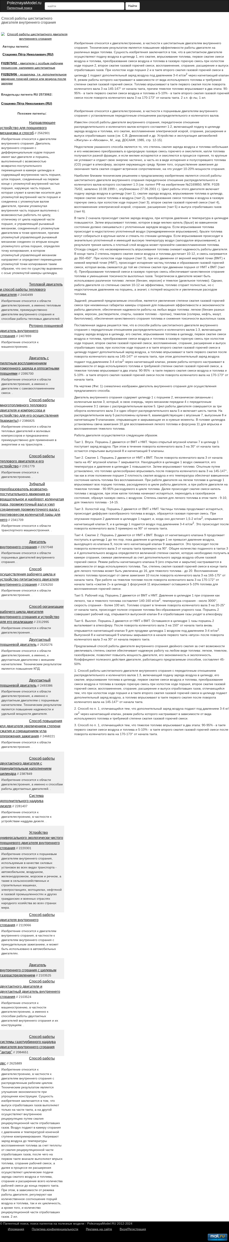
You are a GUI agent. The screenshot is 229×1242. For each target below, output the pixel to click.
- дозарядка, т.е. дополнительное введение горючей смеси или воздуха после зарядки (34, 79)
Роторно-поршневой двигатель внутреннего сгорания (31, 331)
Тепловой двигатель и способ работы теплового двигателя (31, 289)
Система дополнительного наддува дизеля (22, 801)
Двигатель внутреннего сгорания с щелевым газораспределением (28, 970)
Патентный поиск (19, 8)
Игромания (16, 1229)
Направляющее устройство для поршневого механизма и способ (27, 128)
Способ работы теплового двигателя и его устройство (27, 461)
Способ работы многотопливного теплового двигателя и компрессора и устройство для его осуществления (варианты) (29, 410)
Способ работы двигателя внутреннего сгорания (27, 920)
